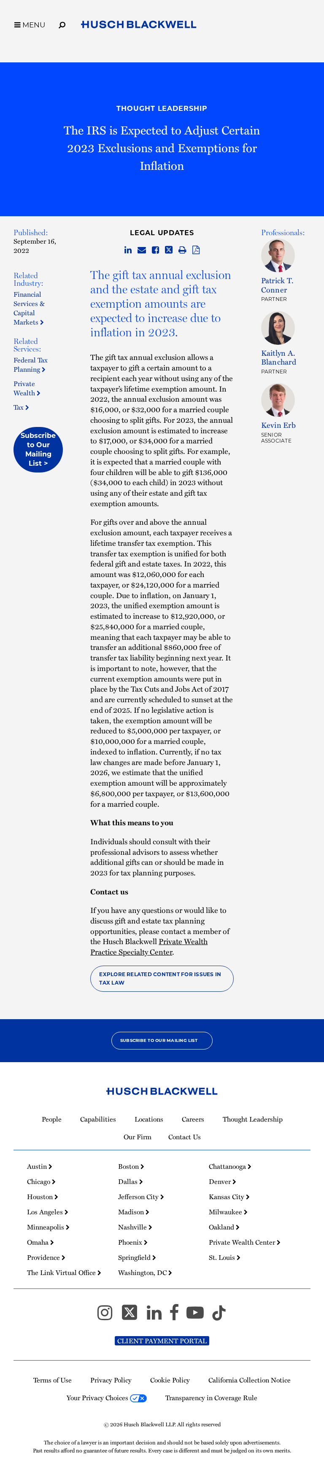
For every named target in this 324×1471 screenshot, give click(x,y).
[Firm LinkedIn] (158, 1316)
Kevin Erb (278, 424)
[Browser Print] (182, 250)
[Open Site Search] (62, 23)
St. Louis (223, 1257)
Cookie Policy (170, 1380)
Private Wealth (25, 388)
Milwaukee (226, 1211)
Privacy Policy (111, 1380)
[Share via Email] (141, 250)
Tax (19, 407)
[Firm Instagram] (108, 1316)
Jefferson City (139, 1196)
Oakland (222, 1227)
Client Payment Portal (162, 1340)
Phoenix (131, 1242)
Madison (132, 1211)
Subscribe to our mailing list (158, 1040)
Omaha (38, 1242)
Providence (44, 1257)
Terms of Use (52, 1380)
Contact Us (184, 1136)
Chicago (39, 1181)
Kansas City (227, 1196)
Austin (38, 1166)
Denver (220, 1181)
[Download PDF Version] (196, 250)
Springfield (135, 1257)
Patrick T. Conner (277, 284)
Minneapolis (46, 1227)
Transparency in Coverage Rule (211, 1397)
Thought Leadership (161, 109)
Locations (149, 1119)
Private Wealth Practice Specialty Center (149, 946)
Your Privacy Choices (98, 1397)
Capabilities (98, 1119)
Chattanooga (228, 1166)
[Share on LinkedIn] (128, 250)
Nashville (133, 1227)
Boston (129, 1166)
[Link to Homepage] (139, 26)
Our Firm (137, 1136)
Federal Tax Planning (31, 364)
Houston (40, 1196)
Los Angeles (46, 1211)
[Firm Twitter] (133, 1316)
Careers (193, 1119)
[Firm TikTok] (219, 1316)
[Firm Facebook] (177, 1316)
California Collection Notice (249, 1380)
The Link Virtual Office (62, 1272)
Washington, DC (143, 1272)
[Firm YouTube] (198, 1316)
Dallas (128, 1181)
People (52, 1119)
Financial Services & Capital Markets (29, 308)
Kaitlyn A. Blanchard (278, 357)
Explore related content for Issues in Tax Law (160, 978)
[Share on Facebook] (155, 250)
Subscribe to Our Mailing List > (38, 449)
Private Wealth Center (243, 1242)
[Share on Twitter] (169, 250)
